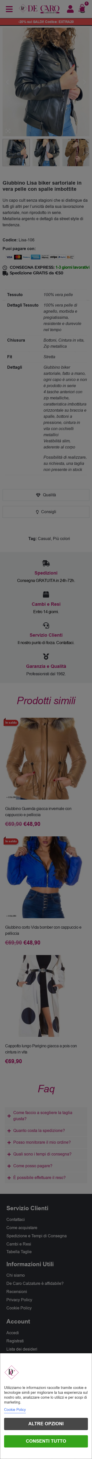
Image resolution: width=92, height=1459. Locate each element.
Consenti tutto (46, 1441)
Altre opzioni (46, 1424)
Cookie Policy (15, 1409)
